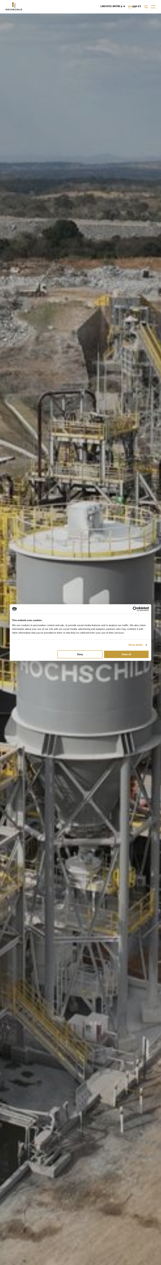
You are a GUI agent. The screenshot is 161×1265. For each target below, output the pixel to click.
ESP (134, 6)
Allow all (126, 654)
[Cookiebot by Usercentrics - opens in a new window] (135, 609)
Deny (80, 654)
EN (130, 6)
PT (139, 6)
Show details (135, 644)
